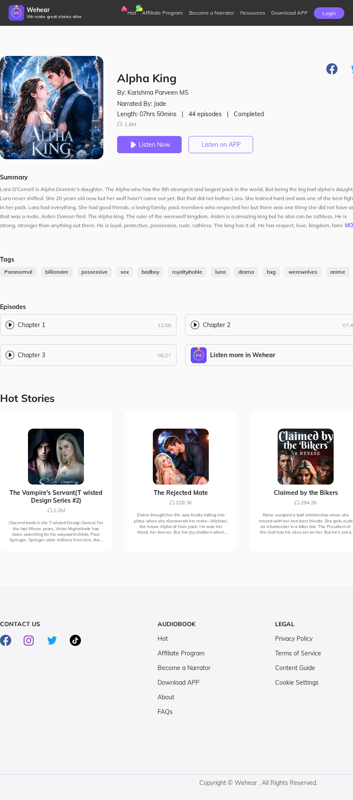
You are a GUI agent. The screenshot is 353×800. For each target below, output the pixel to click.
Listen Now (154, 144)
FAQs (165, 712)
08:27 (164, 355)
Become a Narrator (211, 12)
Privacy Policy (294, 638)
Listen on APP (221, 144)
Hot (131, 12)
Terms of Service (298, 653)
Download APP (178, 682)
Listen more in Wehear (242, 355)
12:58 (164, 325)
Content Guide (295, 668)
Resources (252, 12)
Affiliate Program (162, 12)
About (166, 697)
